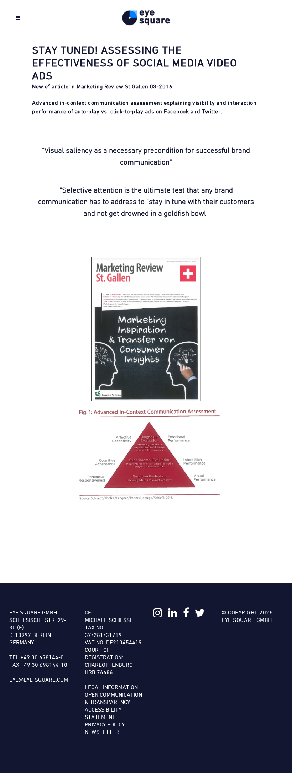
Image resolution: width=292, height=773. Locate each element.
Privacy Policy (105, 724)
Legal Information (111, 687)
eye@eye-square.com (38, 679)
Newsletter (102, 732)
